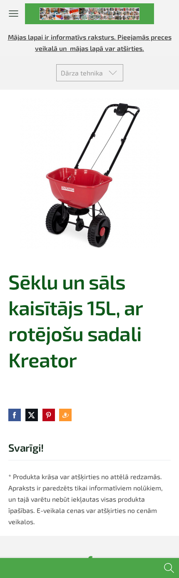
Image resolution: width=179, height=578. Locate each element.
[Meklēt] (169, 568)
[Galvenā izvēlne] (13, 13)
